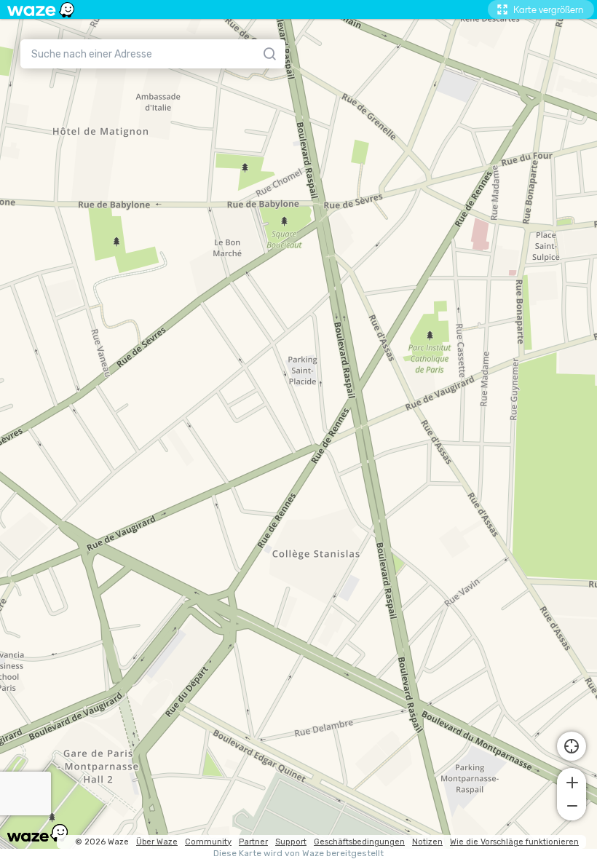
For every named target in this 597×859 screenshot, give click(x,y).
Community (208, 842)
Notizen (427, 842)
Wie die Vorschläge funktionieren (514, 842)
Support (291, 842)
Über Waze (157, 842)
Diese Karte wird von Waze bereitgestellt (298, 853)
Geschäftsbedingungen (359, 842)
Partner (253, 842)
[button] (571, 781)
